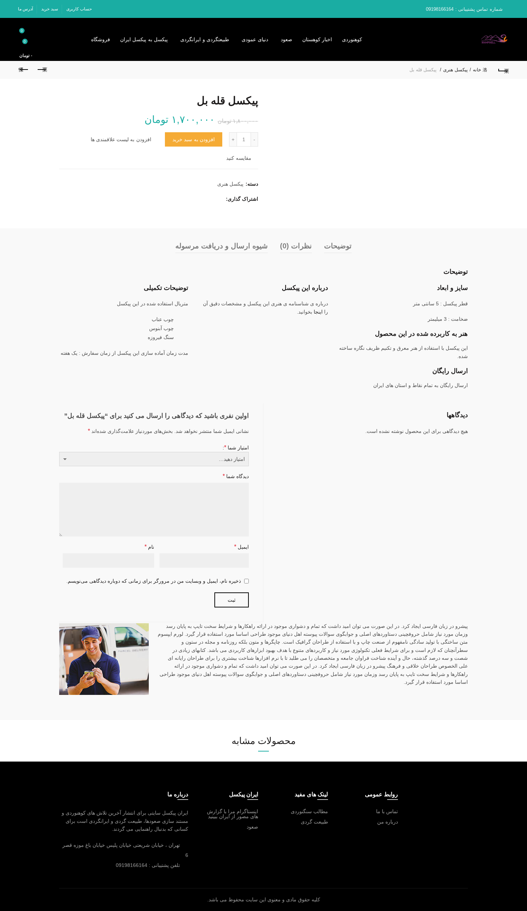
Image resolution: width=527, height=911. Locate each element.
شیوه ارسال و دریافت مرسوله (221, 246)
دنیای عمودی (255, 39)
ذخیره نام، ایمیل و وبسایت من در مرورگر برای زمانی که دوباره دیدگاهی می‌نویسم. (153, 581)
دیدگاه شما (236, 476)
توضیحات (338, 246)
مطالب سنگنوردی (309, 811)
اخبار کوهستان (317, 39)
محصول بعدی (24, 70)
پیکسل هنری (455, 69)
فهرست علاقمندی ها (22, 31)
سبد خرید (49, 8)
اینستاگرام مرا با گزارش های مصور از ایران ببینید (232, 814)
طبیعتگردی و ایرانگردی (204, 39)
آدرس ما (25, 8)
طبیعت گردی (314, 822)
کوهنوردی (352, 39)
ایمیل (241, 547)
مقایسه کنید (238, 158)
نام (149, 547)
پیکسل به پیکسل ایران (144, 39)
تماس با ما (387, 811)
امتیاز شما (236, 447)
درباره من (387, 822)
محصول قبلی (42, 70)
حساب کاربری (79, 8)
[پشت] (503, 70)
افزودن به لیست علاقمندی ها (121, 139)
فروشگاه (100, 39)
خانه (477, 69)
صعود (286, 39)
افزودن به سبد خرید (193, 139)
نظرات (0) (296, 246)
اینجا (318, 312)
